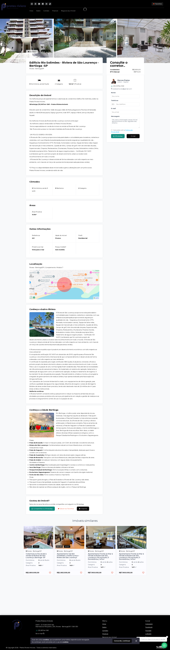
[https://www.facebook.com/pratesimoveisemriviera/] (35, 4)
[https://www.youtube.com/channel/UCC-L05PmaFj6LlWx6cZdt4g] (39, 4)
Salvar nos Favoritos (67, 509)
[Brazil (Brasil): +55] (113, 104)
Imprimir (84, 509)
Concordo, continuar (122, 641)
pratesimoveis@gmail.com (122, 89)
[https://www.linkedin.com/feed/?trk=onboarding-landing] (42, 4)
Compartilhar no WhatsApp (43, 509)
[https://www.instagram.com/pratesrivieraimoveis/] (31, 4)
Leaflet (97, 298)
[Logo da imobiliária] (17, 625)
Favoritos (158, 4)
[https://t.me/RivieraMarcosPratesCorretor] (46, 4)
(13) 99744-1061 (43, 630)
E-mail (133, 136)
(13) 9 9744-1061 (118, 86)
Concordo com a (122, 131)
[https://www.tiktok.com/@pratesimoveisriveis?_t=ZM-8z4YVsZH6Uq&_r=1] (50, 4)
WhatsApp (119, 136)
